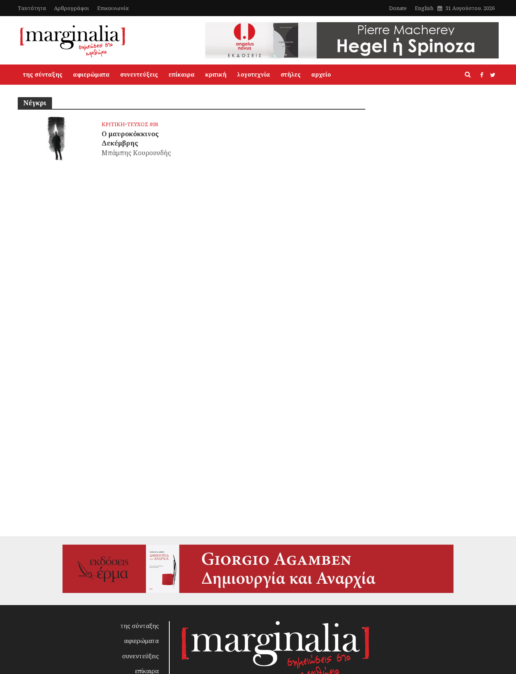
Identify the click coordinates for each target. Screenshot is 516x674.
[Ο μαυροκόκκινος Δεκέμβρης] (57, 137)
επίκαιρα (182, 74)
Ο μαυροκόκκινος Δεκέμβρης (130, 138)
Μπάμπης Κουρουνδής (136, 152)
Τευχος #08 (142, 124)
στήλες (291, 74)
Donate (398, 8)
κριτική (216, 74)
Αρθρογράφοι (71, 8)
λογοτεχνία (253, 74)
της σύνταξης (42, 74)
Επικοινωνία (113, 8)
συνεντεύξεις (139, 74)
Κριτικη (113, 124)
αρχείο (321, 74)
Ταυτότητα (32, 8)
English (424, 8)
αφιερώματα (91, 74)
